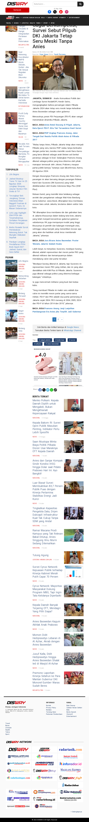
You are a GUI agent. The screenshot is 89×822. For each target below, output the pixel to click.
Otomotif (62, 17)
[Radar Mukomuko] (70, 792)
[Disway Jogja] (70, 778)
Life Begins (13, 174)
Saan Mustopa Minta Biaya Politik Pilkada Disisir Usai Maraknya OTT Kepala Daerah (45, 446)
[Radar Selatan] (44, 806)
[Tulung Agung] (74, 557)
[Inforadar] (70, 763)
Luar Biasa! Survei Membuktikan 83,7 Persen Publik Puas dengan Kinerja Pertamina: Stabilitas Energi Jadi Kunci (48, 491)
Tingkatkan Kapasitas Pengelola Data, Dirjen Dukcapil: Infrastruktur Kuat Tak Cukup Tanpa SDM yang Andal (45, 514)
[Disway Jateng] (44, 770)
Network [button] (17, 10)
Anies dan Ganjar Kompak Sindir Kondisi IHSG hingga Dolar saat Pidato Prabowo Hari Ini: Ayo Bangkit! (48, 467)
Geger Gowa (21, 312)
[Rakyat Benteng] (18, 806)
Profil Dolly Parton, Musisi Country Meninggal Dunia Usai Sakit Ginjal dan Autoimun (23, 123)
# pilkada (37, 344)
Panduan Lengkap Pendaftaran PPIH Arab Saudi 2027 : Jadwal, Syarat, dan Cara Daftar (16, 247)
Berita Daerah (53, 17)
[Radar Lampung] (18, 770)
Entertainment (74, 17)
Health (32, 23)
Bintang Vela (21, 329)
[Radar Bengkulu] (18, 799)
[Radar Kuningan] (18, 778)
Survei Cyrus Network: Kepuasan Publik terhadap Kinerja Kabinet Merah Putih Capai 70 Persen (47, 572)
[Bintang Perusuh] (11, 298)
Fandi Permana (60, 54)
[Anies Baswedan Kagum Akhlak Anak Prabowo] (74, 625)
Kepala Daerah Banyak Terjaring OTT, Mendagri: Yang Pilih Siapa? (47, 608)
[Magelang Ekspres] (70, 770)
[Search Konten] (80, 4)
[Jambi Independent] (18, 763)
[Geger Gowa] (11, 316)
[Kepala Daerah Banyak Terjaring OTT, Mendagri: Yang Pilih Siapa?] (74, 610)
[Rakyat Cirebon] (70, 756)
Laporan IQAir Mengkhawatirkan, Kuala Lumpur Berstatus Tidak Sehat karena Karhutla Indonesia (26, 95)
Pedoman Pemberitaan (54, 714)
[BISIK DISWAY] (10, 17)
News (18, 17)
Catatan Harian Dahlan (31, 17)
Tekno (38, 23)
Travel (8, 23)
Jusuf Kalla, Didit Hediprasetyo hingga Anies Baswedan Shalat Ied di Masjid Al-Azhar (46, 659)
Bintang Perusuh (22, 294)
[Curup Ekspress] (44, 792)
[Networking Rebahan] (11, 281)
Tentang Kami (51, 712)
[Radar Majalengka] (44, 778)
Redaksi (48, 710)
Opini (52, 23)
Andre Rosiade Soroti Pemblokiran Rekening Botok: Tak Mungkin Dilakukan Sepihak (17, 232)
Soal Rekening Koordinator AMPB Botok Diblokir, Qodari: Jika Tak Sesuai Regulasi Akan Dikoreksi (23, 65)
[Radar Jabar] (70, 785)
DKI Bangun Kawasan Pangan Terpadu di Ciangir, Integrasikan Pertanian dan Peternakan (23, 31)
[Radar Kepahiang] (18, 792)
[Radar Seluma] (70, 799)
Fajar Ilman (44, 54)
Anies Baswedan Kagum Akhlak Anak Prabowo (46, 623)
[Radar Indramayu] (44, 756)
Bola (43, 17)
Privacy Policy (51, 708)
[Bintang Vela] (11, 333)
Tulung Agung (41, 555)
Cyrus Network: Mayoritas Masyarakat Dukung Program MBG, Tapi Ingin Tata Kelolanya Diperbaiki (47, 591)
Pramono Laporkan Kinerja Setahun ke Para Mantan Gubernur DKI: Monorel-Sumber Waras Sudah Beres (46, 679)
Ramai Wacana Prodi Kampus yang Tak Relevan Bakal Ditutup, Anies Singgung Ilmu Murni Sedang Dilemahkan (48, 537)
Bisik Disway (71, 705)
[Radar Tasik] (70, 749)
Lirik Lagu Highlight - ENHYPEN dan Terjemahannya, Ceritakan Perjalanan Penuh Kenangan (17, 218)
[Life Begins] (11, 266)
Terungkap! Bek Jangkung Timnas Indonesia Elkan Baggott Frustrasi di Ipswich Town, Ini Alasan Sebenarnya (16, 202)
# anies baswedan (52, 344)
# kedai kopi (59, 340)
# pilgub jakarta (44, 340)
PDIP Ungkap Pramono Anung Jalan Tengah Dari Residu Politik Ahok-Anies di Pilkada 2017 (56, 136)
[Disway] (18, 749)
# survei (72, 340)
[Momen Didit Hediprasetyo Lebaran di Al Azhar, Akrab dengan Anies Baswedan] (74, 639)
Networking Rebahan (23, 277)
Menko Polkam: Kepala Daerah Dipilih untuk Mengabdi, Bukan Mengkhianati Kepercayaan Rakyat (46, 407)
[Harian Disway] (44, 749)
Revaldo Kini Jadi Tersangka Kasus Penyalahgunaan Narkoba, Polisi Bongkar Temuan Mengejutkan (25, 152)
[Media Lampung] (18, 756)
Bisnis (16, 23)
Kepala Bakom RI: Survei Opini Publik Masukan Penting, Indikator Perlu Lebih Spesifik (47, 427)
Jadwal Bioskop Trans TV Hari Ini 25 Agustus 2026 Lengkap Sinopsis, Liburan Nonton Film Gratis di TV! (17, 185)
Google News (73, 327)
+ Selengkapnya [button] (76, 812)
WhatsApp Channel (72, 330)
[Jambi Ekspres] (44, 763)
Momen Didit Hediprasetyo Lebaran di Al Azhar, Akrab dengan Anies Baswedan (46, 640)
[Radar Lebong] (44, 799)
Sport (45, 23)
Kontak (48, 705)
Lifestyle (25, 23)
